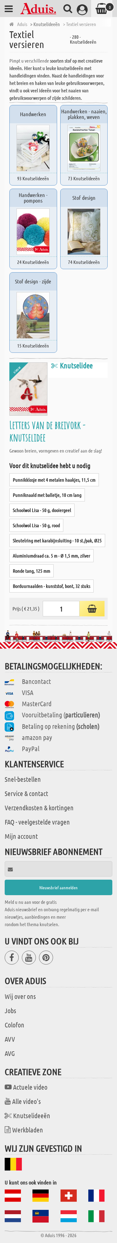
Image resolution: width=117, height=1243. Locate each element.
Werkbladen (27, 1130)
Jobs (10, 1010)
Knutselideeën (31, 1115)
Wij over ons (20, 996)
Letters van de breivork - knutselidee (47, 431)
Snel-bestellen (23, 779)
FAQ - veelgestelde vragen (37, 822)
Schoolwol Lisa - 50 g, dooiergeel (42, 510)
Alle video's (26, 1101)
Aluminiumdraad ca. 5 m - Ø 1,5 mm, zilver (51, 555)
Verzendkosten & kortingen (39, 807)
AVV (10, 1039)
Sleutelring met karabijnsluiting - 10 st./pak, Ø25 (57, 540)
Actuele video (30, 1087)
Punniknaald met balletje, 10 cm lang (47, 495)
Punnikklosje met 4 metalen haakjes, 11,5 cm (54, 480)
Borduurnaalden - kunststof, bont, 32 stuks (51, 586)
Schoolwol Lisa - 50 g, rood (36, 525)
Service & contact (26, 793)
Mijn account (21, 836)
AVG (10, 1053)
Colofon (14, 1025)
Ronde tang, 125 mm (31, 571)
